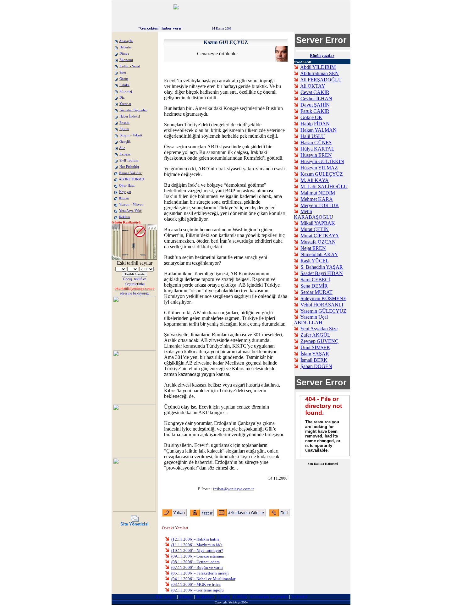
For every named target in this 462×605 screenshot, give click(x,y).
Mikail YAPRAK (317, 223)
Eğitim (124, 129)
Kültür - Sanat (129, 66)
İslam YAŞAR (314, 353)
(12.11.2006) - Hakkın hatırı (195, 539)
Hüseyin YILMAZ (319, 167)
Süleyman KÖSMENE (323, 298)
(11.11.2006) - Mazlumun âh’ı (197, 544)
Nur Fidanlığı (129, 166)
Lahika (124, 85)
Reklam (124, 217)
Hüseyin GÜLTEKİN (322, 161)
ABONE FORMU (131, 179)
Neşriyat (125, 192)
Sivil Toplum (128, 160)
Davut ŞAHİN (315, 104)
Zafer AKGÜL (315, 335)
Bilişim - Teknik (131, 135)
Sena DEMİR (314, 286)
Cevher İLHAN (316, 98)
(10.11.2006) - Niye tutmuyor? (197, 550)
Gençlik (125, 141)
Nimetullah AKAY (319, 254)
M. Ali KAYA (314, 180)
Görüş (123, 78)
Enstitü (124, 122)
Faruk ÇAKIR (314, 111)
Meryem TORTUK (319, 205)
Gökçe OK (311, 117)
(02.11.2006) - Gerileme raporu (197, 590)
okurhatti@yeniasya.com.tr (135, 288)
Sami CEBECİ (315, 279)
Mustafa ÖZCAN (318, 242)
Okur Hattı (127, 185)
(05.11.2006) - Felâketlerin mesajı (200, 573)
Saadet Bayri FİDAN (321, 273)
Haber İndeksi (129, 116)
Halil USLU (312, 136)
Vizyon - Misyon (131, 204)
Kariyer (124, 154)
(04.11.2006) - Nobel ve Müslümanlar (203, 578)
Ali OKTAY (312, 86)
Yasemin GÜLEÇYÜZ (323, 311)
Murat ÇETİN (314, 229)
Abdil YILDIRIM (318, 67)
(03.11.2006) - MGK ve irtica (196, 584)
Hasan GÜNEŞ (316, 142)
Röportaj (125, 91)
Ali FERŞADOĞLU (321, 79)
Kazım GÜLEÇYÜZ (321, 174)
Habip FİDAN (315, 123)
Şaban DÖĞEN (316, 366)
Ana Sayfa (165, 596)
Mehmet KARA (316, 199)
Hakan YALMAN (318, 130)
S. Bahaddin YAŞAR (321, 267)
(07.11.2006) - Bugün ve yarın (197, 567)
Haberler (125, 47)
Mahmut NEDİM (317, 192)
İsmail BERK (313, 360)
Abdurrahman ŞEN (319, 73)
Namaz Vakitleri (130, 173)
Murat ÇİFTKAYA (319, 235)
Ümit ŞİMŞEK (315, 347)
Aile (122, 148)
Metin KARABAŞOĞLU (313, 214)
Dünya (124, 53)
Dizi (122, 97)
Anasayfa (126, 41)
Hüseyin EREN (316, 155)
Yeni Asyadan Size (319, 328)
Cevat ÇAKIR (314, 92)
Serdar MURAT (316, 292)
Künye (124, 198)
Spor (122, 72)
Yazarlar (125, 104)
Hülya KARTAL (317, 148)
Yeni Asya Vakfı (130, 210)
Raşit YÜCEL (314, 260)
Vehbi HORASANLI (321, 304)
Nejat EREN (313, 248)
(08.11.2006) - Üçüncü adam (195, 561)
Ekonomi (126, 60)
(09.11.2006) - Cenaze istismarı (197, 556)
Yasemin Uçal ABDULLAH (311, 319)
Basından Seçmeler (133, 110)
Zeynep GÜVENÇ (319, 341)
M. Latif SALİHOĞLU (324, 186)
